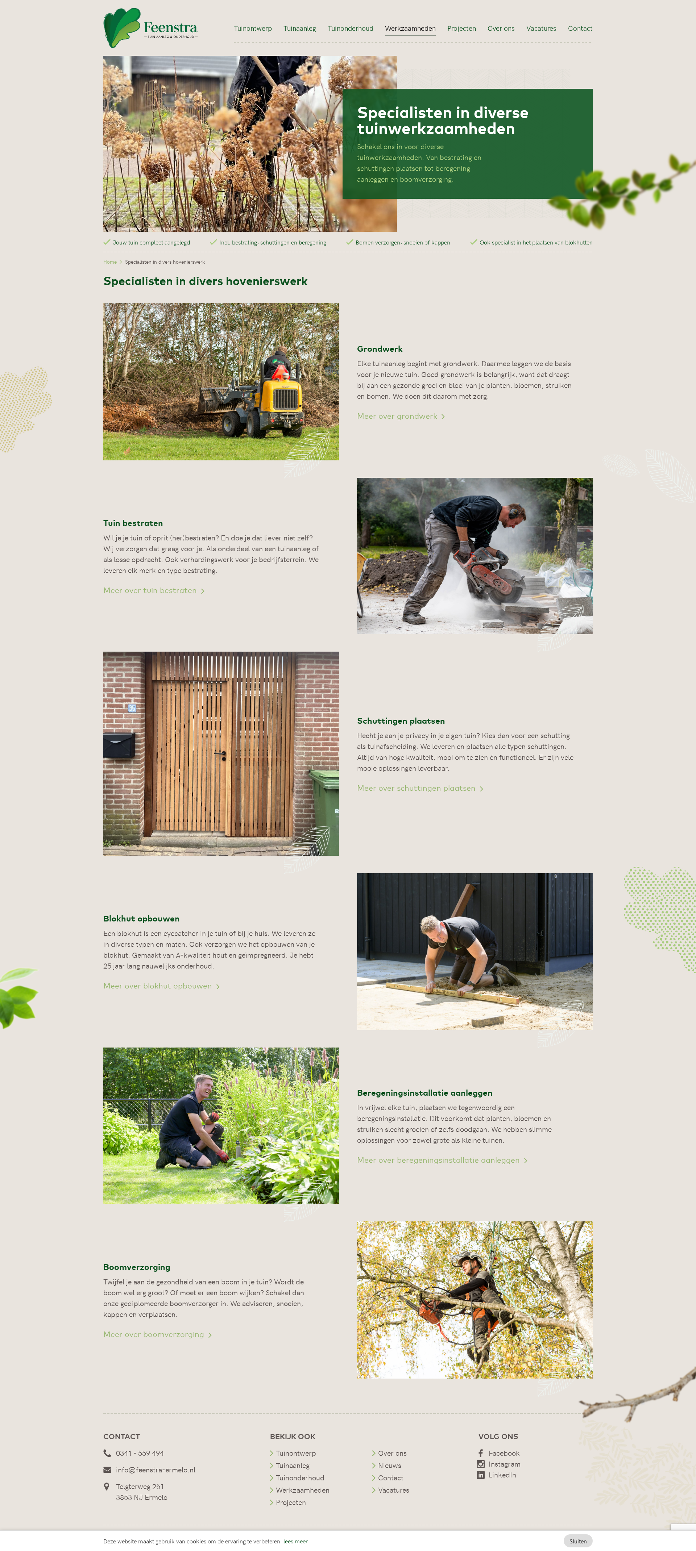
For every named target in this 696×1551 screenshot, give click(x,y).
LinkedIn (502, 1474)
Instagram (505, 1463)
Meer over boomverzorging (154, 1334)
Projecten (461, 28)
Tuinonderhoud (350, 28)
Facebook (504, 1453)
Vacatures (541, 28)
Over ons (501, 28)
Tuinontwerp (253, 28)
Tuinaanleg (299, 28)
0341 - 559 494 (140, 1453)
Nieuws (389, 1465)
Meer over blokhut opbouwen (158, 985)
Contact (580, 28)
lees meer (295, 1541)
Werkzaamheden (410, 28)
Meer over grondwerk (398, 415)
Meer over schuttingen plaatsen (417, 787)
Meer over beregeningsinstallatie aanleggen (439, 1159)
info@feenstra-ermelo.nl (155, 1469)
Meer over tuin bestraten (151, 590)
